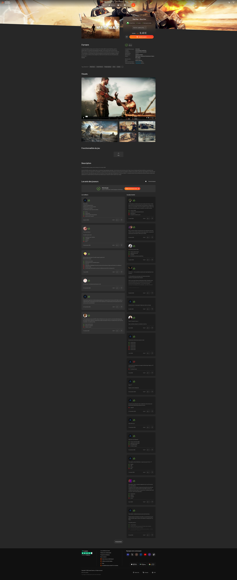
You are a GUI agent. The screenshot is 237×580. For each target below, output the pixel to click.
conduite (118, 66)
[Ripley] (130, 481)
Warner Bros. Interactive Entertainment (143, 56)
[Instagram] (136, 554)
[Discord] (128, 554)
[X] (132, 554)
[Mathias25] (85, 280)
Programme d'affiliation (105, 554)
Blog (126, 1)
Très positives (138, 61)
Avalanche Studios (139, 54)
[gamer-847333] (130, 362)
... (122, 66)
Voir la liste (137, 49)
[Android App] (143, 564)
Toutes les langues (152, 181)
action (114, 66)
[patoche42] (85, 228)
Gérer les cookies (84, 572)
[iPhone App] (134, 564)
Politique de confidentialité (105, 552)
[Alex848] (130, 318)
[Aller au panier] (229, 2)
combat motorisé (100, 66)
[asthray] (130, 436)
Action (136, 60)
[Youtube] (145, 554)
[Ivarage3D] (130, 227)
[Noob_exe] (85, 315)
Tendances (103, 1)
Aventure (140, 60)
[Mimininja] (130, 301)
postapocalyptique (107, 66)
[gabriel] (130, 336)
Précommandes (110, 1)
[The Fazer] (130, 246)
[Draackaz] (130, 400)
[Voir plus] (141, 280)
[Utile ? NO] (121, 220)
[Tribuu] (130, 420)
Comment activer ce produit (140, 51)
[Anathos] (130, 268)
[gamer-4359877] (130, 510)
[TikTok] (154, 554)
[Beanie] (130, 200)
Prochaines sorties (119, 1)
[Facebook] (141, 554)
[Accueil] (6, 2)
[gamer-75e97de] (130, 381)
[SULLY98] (130, 458)
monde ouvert (92, 66)
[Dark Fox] (85, 296)
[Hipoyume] (85, 254)
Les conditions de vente (105, 550)
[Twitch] (149, 554)
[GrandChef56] (85, 200)
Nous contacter (103, 556)
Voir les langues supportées (140, 50)
